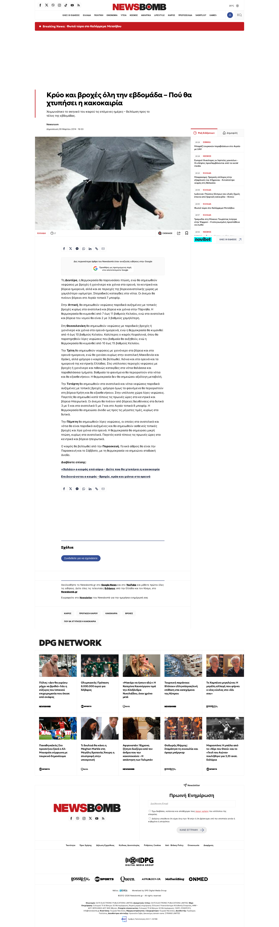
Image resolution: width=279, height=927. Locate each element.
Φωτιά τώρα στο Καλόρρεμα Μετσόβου (94, 26)
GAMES (213, 15)
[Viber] (53, 5)
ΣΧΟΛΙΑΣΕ (167, 233)
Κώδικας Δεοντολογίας (129, 845)
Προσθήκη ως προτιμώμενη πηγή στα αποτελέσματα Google (115, 268)
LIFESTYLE (159, 15)
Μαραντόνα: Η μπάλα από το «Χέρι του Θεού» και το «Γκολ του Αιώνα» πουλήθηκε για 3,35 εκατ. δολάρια (222, 752)
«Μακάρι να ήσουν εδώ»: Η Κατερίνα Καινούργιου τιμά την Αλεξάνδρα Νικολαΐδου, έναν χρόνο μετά (139, 690)
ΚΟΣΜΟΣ (134, 15)
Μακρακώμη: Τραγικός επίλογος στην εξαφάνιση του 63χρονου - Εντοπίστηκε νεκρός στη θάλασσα (214, 180)
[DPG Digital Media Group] (139, 862)
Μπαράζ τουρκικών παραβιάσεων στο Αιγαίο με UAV (217, 147)
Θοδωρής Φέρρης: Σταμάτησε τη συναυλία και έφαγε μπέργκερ (181, 749)
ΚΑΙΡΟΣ (171, 15)
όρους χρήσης (202, 811)
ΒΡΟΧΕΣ (129, 613)
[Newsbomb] (87, 808)
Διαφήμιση (208, 845)
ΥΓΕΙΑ (123, 15)
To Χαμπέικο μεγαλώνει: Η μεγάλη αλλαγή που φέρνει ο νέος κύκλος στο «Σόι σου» (223, 688)
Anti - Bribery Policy (174, 845)
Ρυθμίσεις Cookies (152, 845)
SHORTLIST (200, 15)
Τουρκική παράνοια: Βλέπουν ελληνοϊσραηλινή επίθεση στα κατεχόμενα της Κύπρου (181, 688)
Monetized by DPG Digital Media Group (149, 890)
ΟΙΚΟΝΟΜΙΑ (112, 15)
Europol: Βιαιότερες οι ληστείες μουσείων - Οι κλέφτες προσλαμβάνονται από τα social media (216, 163)
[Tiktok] (66, 5)
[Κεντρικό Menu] (239, 15)
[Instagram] (59, 5)
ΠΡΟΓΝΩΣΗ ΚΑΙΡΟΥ (88, 613)
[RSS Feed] (79, 5)
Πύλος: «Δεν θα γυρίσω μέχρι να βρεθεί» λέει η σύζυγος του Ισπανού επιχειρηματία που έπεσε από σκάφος (54, 690)
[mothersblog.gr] (174, 879)
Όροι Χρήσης (86, 845)
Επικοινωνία (193, 845)
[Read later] (187, 233)
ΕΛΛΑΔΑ (87, 15)
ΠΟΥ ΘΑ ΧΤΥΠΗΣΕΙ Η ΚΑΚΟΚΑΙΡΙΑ (80, 621)
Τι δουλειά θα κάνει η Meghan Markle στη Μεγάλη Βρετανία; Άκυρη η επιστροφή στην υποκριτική (97, 752)
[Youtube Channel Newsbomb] (72, 5)
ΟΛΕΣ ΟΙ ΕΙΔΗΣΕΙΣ (71, 15)
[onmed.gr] (198, 879)
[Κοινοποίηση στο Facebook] (64, 249)
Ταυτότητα (70, 845)
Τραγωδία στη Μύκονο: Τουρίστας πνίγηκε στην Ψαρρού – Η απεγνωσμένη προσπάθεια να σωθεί (217, 222)
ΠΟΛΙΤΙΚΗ (98, 15)
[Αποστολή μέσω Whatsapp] (83, 249)
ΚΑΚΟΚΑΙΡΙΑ (111, 613)
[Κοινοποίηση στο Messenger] (77, 249)
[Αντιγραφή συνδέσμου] (179, 233)
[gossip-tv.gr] (80, 879)
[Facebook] (40, 5)
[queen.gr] (127, 879)
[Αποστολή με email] (103, 249)
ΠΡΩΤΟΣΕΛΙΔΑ (185, 15)
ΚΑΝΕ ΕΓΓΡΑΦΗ (189, 830)
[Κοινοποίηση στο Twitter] (71, 249)
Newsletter (86, 597)
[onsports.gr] (104, 879)
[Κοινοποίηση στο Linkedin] (90, 249)
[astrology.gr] (151, 879)
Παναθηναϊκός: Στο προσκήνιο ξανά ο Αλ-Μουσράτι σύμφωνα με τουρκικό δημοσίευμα (53, 751)
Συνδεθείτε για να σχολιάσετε (81, 558)
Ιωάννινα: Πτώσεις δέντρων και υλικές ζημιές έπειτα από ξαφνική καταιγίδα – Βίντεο (217, 195)
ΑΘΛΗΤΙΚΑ (146, 15)
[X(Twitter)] (47, 5)
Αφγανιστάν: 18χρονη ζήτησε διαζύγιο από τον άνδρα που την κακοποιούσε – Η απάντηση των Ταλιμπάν (138, 752)
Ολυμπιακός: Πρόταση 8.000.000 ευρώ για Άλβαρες (95, 686)
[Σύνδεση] (230, 15)
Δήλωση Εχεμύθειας (105, 845)
